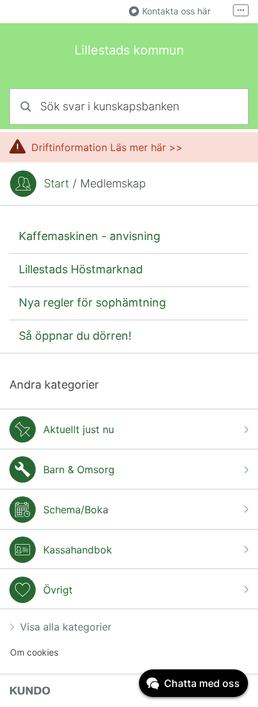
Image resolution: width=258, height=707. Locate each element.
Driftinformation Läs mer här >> (107, 147)
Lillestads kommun (129, 50)
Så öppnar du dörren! (75, 335)
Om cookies (34, 652)
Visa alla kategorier (65, 627)
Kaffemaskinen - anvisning (89, 236)
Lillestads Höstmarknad (81, 269)
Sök (223, 106)
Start (56, 183)
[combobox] (129, 106)
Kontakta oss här (176, 11)
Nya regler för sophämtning (92, 302)
